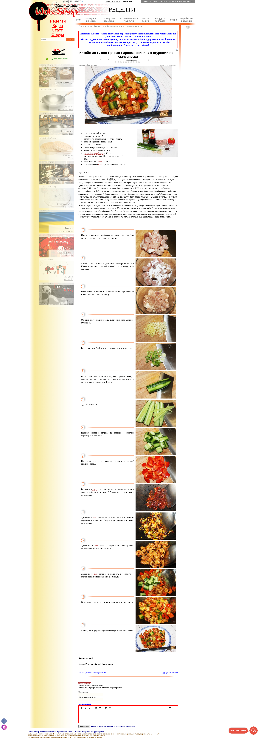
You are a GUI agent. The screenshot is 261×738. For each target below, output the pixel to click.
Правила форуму (84, 704)
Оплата (145, 1)
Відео (57, 25)
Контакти (172, 1)
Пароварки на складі (63, 82)
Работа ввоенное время (66, 229)
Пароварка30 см (68, 156)
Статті (58, 30)
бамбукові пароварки (109, 19)
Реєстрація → (128, 1)
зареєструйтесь (131, 60)
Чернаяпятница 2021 (66, 302)
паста (100, 164)
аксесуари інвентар (91, 19)
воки (78, 20)
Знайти (70, 40)
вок (95, 517)
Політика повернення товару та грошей (89, 732)
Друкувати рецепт (170, 672)
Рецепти (58, 21)
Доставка (153, 1)
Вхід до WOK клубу (112, 1)
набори (173, 20)
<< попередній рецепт (87, 65)
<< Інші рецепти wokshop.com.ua (92, 672)
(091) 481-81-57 (72, 1)
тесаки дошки (145, 19)
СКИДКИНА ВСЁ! (68, 278)
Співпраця (163, 1)
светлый (88, 153)
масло (99, 161)
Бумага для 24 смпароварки (65, 205)
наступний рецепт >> (169, 65)
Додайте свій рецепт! (59, 58)
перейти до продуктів (186, 19)
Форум (57, 34)
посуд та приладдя (160, 19)
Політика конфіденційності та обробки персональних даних (50, 732)
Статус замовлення (184, 1)
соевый (96, 153)
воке (94, 489)
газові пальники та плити (129, 19)
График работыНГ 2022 (66, 254)
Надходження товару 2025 (66, 132)
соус (101, 153)
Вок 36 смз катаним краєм (65, 108)
